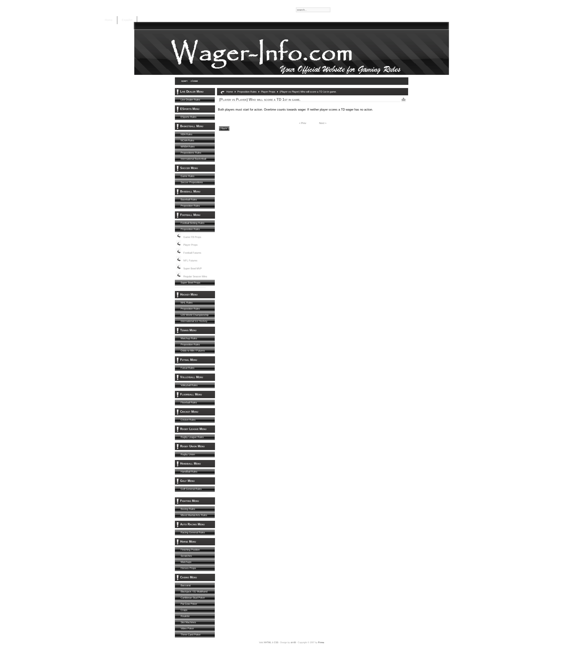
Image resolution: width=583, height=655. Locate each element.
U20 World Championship (195, 315)
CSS (276, 642)
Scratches (186, 555)
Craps (184, 610)
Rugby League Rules (192, 437)
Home (109, 20)
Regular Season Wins (195, 276)
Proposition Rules (190, 205)
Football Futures (192, 252)
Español (127, 20)
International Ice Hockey (194, 321)
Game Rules (187, 176)
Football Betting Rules (193, 223)
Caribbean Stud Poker (193, 597)
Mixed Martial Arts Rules (194, 515)
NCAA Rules (187, 140)
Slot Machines (188, 622)
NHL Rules (187, 302)
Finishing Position (190, 549)
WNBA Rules (188, 146)
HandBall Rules (189, 471)
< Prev (302, 123)
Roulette (185, 616)
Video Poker (187, 628)
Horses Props (188, 568)
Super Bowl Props (190, 282)
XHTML (267, 642)
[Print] (403, 98)
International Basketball (193, 158)
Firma (321, 642)
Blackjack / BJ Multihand (194, 591)
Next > (322, 123)
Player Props (190, 244)
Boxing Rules (188, 509)
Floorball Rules (189, 402)
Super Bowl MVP (192, 268)
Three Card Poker (191, 634)
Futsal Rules (187, 368)
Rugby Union (188, 454)
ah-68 (293, 642)
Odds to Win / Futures (193, 350)
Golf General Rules (191, 489)
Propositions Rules (191, 152)
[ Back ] (224, 128)
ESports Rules (189, 117)
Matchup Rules (189, 338)
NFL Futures (190, 260)
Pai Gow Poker (189, 603)
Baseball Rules (189, 199)
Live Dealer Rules (190, 99)
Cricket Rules (188, 419)
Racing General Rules (193, 532)
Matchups (186, 562)
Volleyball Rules (189, 385)
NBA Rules (186, 134)
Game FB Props (192, 237)
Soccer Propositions (192, 182)
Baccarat (186, 585)
